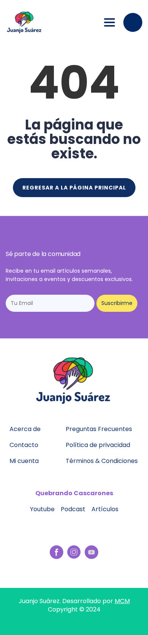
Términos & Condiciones (102, 461)
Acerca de (25, 429)
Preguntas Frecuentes (99, 429)
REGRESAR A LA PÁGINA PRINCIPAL (74, 187)
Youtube (42, 509)
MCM (122, 601)
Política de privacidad (98, 445)
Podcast (73, 509)
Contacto (23, 445)
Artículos (104, 509)
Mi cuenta (24, 461)
